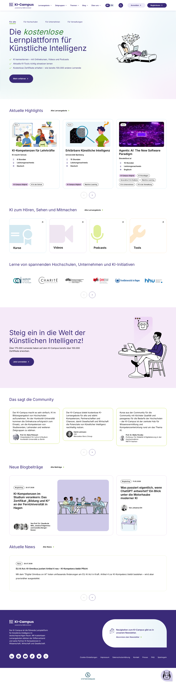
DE (107, 5)
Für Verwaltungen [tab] (75, 22)
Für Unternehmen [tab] (52, 22)
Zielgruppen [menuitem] (60, 5)
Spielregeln (162, 657)
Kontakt (136, 657)
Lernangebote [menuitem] (44, 5)
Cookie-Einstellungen (88, 657)
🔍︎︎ (121, 5)
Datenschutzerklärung (121, 657)
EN (112, 5)
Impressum (104, 657)
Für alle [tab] (12, 22)
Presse (145, 657)
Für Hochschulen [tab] (31, 22)
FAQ (152, 657)
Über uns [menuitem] (95, 5)
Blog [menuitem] (84, 5)
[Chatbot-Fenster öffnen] (167, 676)
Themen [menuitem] (73, 5)
